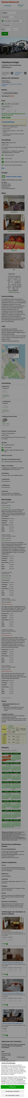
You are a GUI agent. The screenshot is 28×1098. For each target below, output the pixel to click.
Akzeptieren (12, 1087)
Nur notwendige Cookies (12, 1095)
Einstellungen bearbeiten (12, 1091)
